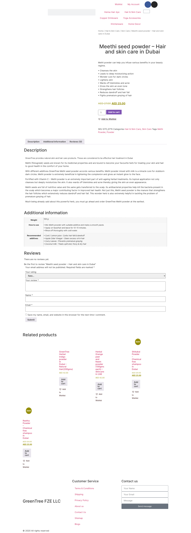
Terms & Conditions (84, 488)
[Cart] (146, 11)
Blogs (77, 524)
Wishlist (118, 4)
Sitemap (79, 518)
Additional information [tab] (54, 141)
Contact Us (80, 512)
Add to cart (114, 112)
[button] (107, 119)
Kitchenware (117, 24)
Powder (110, 132)
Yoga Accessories (132, 18)
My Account (133, 4)
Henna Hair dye (111, 12)
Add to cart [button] (63, 381)
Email (28, 305)
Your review (32, 280)
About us (79, 506)
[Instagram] (154, 4)
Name (29, 295)
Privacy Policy (82, 500)
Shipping (79, 494)
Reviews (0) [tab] (76, 141)
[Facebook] (148, 4)
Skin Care (125, 31)
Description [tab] (33, 141)
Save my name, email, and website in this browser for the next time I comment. (67, 315)
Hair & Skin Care (133, 12)
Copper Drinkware (109, 18)
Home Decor (134, 24)
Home (101, 31)
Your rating (30, 272)
